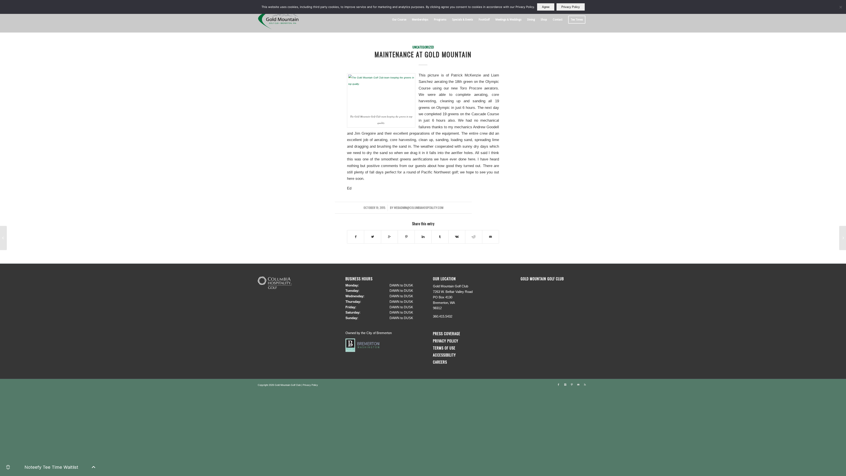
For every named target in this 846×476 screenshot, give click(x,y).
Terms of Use (444, 348)
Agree (545, 7)
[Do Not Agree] (840, 7)
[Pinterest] (571, 384)
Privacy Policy (445, 341)
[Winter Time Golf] (842, 238)
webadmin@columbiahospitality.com (418, 207)
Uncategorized (423, 46)
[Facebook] (558, 384)
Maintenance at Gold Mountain (423, 54)
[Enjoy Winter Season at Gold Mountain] (3, 238)
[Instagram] (565, 384)
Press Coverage (446, 333)
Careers (440, 362)
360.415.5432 (442, 316)
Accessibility (445, 355)
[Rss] (585, 384)
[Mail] (578, 384)
